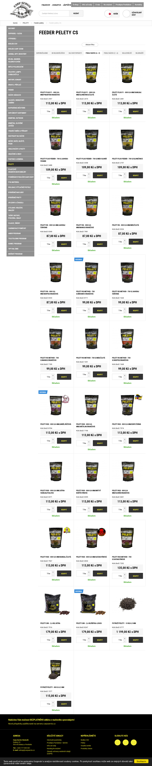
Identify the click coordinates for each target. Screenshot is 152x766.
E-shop (75, 5)
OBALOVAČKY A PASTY (16, 149)
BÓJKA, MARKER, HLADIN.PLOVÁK (14, 60)
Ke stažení (108, 5)
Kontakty (138, 5)
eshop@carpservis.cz (27, 750)
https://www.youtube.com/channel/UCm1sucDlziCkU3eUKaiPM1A (134, 742)
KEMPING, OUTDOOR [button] (15, 118)
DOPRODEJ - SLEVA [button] (15, 33)
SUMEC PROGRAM (14, 244)
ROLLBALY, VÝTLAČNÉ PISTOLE (19, 187)
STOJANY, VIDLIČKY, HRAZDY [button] (15, 209)
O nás (97, 5)
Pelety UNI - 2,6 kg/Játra (50, 623)
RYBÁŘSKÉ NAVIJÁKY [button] (16, 192)
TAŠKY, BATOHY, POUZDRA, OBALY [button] (14, 216)
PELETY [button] (11, 164)
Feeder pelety (39, 23)
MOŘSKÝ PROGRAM (15, 254)
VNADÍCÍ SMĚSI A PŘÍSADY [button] (18, 131)
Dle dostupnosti (75, 53)
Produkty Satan (86, 748)
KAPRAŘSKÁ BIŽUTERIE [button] (16, 108)
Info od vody (87, 5)
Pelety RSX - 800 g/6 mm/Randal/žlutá (55, 557)
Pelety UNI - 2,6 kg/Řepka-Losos (89, 623)
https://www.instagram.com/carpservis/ (126, 742)
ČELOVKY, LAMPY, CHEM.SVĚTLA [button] (14, 73)
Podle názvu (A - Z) (93, 53)
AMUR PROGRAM (14, 233)
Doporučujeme (42, 53)
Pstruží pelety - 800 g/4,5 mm (52, 687)
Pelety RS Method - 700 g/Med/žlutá (90, 358)
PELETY (26, 23)
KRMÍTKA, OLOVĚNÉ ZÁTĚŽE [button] (15, 124)
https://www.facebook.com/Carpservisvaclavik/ (118, 742)
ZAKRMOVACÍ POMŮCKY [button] (17, 228)
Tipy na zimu (13, 249)
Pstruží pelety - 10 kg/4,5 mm (124, 623)
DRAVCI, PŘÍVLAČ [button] (14, 85)
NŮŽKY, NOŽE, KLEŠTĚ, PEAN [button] (16, 142)
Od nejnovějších (58, 53)
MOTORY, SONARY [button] (14, 80)
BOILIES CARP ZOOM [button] (15, 49)
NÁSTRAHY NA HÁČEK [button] (16, 136)
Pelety (83, 743)
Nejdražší (139, 53)
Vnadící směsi (86, 746)
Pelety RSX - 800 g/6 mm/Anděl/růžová (55, 424)
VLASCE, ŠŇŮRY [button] (14, 223)
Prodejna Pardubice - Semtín (57, 743)
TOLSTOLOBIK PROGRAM (17, 238)
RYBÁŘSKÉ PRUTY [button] (14, 197)
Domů (15, 23)
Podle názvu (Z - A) (111, 53)
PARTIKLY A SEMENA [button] (15, 159)
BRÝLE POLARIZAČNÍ (15, 67)
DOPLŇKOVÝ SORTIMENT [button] (17, 113)
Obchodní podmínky (54, 740)
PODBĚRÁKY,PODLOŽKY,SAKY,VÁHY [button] (21, 177)
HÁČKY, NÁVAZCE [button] (14, 95)
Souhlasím (141, 761)
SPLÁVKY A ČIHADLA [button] (15, 203)
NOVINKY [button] (11, 28)
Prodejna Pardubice (123, 5)
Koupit (64, 111)
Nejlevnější (127, 53)
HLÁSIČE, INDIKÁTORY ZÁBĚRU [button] (16, 101)
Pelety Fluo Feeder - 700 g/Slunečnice (127, 159)
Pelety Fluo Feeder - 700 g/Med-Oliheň (91, 159)
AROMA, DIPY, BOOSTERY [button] (17, 54)
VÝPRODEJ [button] (12, 39)
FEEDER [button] (11, 90)
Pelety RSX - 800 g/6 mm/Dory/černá (126, 424)
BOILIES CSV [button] (12, 44)
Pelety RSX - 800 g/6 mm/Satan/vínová (91, 557)
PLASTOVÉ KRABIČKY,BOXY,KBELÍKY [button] (17, 170)
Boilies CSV (85, 740)
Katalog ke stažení (53, 748)
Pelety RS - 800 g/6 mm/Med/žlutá (125, 225)
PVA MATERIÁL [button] (13, 182)
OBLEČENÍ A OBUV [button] (14, 154)
